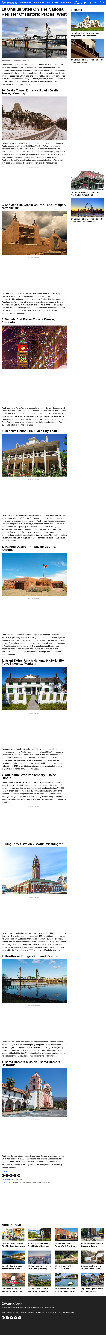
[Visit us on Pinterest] (15, 1317)
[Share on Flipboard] (3, 1175)
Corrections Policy (55, 1312)
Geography (52, 2)
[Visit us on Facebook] (7, 1317)
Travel (20, 1179)
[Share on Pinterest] (14, 1175)
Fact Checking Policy (42, 1312)
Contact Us (10, 1312)
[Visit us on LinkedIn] (19, 1317)
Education (66, 2)
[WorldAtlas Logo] (10, 2)
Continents (25, 2)
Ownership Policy (68, 1312)
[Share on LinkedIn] (18, 1175)
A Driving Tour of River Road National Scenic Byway (38, 1246)
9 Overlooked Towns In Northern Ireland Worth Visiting (65, 1291)
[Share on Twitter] (11, 1175)
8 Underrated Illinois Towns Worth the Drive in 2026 (66, 1246)
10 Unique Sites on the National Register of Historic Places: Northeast (85, 35)
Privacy (17, 1312)
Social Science (78, 2)
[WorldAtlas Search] (104, 2)
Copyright (24, 1312)
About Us (31, 1312)
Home (3, 1312)
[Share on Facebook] (7, 1175)
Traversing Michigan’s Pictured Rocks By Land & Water (13, 1291)
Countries (39, 2)
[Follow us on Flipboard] (3, 1317)
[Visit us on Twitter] (11, 1317)
